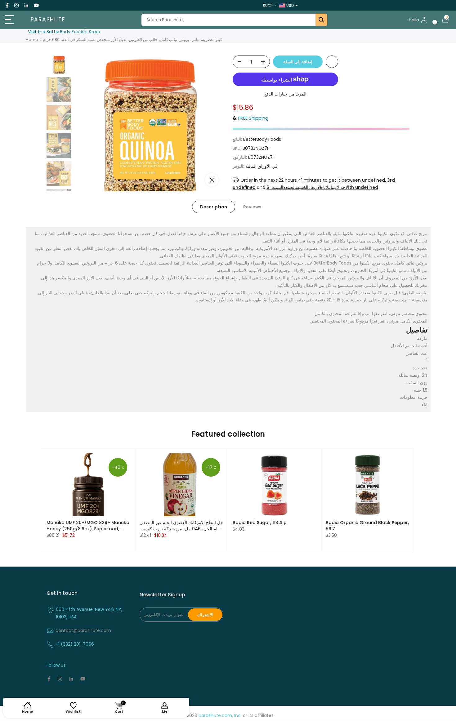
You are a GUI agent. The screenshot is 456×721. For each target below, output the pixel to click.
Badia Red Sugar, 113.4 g (260, 522)
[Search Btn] (321, 20)
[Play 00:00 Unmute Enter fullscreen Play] (148, 123)
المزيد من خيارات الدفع (285, 94)
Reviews (252, 207)
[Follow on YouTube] (36, 5)
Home (32, 39)
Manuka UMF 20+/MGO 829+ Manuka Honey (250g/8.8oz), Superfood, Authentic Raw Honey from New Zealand (88, 525)
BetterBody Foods (262, 139)
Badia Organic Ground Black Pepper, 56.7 (367, 525)
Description (213, 207)
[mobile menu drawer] (11, 19)
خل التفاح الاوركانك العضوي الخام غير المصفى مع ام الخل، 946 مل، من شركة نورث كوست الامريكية (181, 525)
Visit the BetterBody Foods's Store (64, 32)
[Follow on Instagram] (16, 5)
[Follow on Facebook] (7, 5)
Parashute (48, 20)
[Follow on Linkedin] (26, 5)
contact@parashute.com (83, 630)
